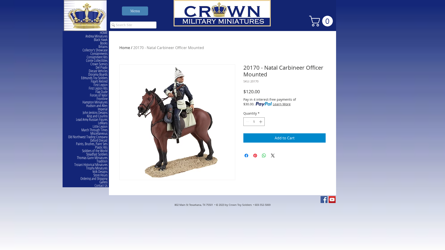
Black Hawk (101, 39)
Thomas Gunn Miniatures (92, 157)
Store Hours (100, 175)
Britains (103, 46)
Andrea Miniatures (97, 36)
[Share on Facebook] (246, 155)
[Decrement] (247, 122)
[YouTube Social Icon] (332, 199)
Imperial (103, 109)
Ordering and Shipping (94, 178)
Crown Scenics (99, 64)
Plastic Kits (101, 147)
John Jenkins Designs (95, 112)
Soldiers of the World (95, 151)
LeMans (103, 123)
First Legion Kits (98, 88)
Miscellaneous (99, 133)
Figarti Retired (99, 81)
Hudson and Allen (97, 105)
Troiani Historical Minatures (91, 164)
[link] (322, 21)
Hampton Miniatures (95, 102)
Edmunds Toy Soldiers (94, 78)
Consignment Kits (97, 57)
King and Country (97, 116)
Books (104, 43)
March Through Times (94, 130)
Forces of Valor (99, 95)
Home (124, 47)
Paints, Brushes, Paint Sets (92, 144)
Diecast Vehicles (98, 71)
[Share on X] (273, 155)
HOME (104, 32)
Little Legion (100, 126)
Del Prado (102, 67)
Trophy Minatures (97, 168)
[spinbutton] (254, 122)
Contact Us (101, 185)
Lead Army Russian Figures (92, 119)
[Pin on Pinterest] (255, 155)
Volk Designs (100, 171)
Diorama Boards (98, 74)
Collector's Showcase (95, 50)
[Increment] (261, 122)
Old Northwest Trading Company (88, 137)
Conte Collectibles (97, 60)
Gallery (103, 182)
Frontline (102, 98)
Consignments (99, 53)
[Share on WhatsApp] (264, 155)
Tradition (102, 161)
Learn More (282, 104)
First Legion (101, 85)
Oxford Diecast (99, 140)
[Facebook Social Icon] (324, 199)
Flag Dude (101, 92)
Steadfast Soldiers (97, 154)
